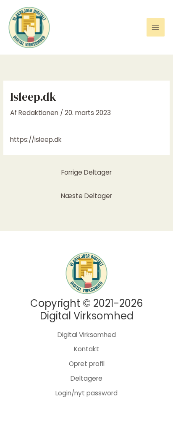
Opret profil (87, 363)
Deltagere (86, 378)
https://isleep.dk (36, 139)
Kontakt (86, 349)
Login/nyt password (86, 393)
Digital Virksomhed (87, 334)
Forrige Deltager (86, 172)
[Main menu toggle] (156, 27)
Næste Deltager (86, 195)
